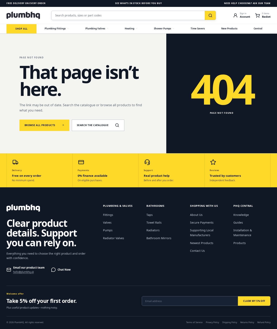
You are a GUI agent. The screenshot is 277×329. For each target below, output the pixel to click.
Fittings (108, 215)
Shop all (21, 28)
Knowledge (241, 215)
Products (239, 243)
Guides (238, 222)
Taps (149, 215)
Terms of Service (194, 322)
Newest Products (201, 243)
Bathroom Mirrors (158, 238)
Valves (107, 222)
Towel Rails (154, 222)
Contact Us (197, 251)
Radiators (153, 230)
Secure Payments (202, 222)
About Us (196, 215)
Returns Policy (247, 322)
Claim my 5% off (254, 300)
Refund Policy (264, 322)
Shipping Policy (229, 322)
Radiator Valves (113, 238)
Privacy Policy (212, 322)
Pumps (108, 230)
